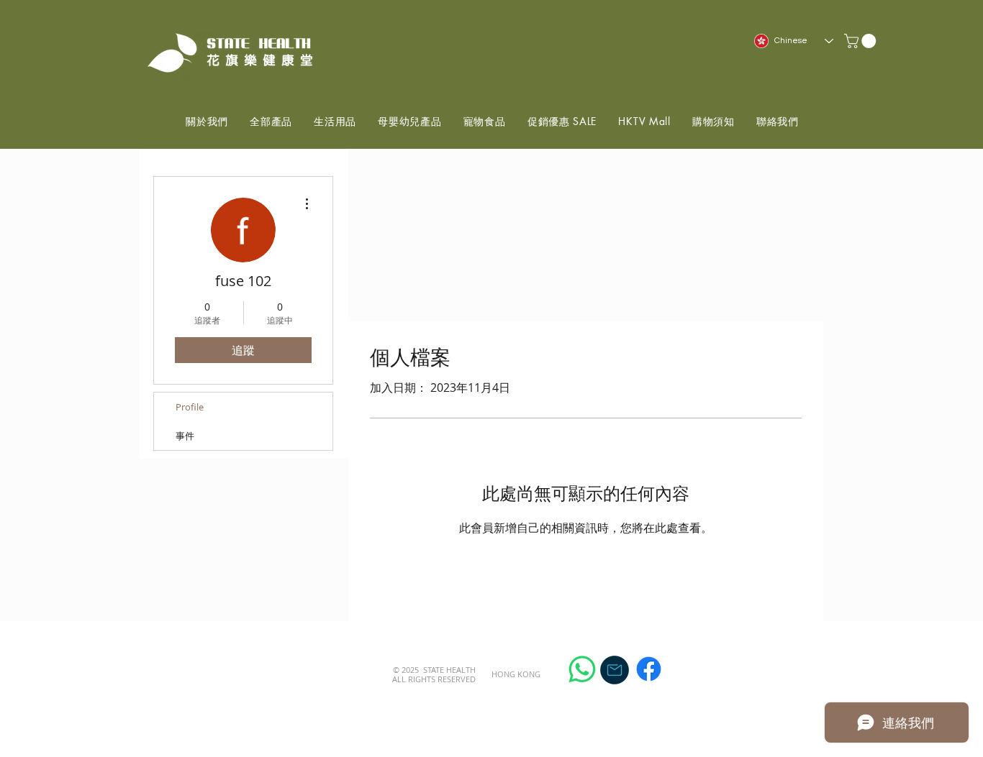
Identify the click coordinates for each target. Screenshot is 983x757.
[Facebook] (649, 669)
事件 (185, 435)
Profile (190, 406)
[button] (861, 41)
